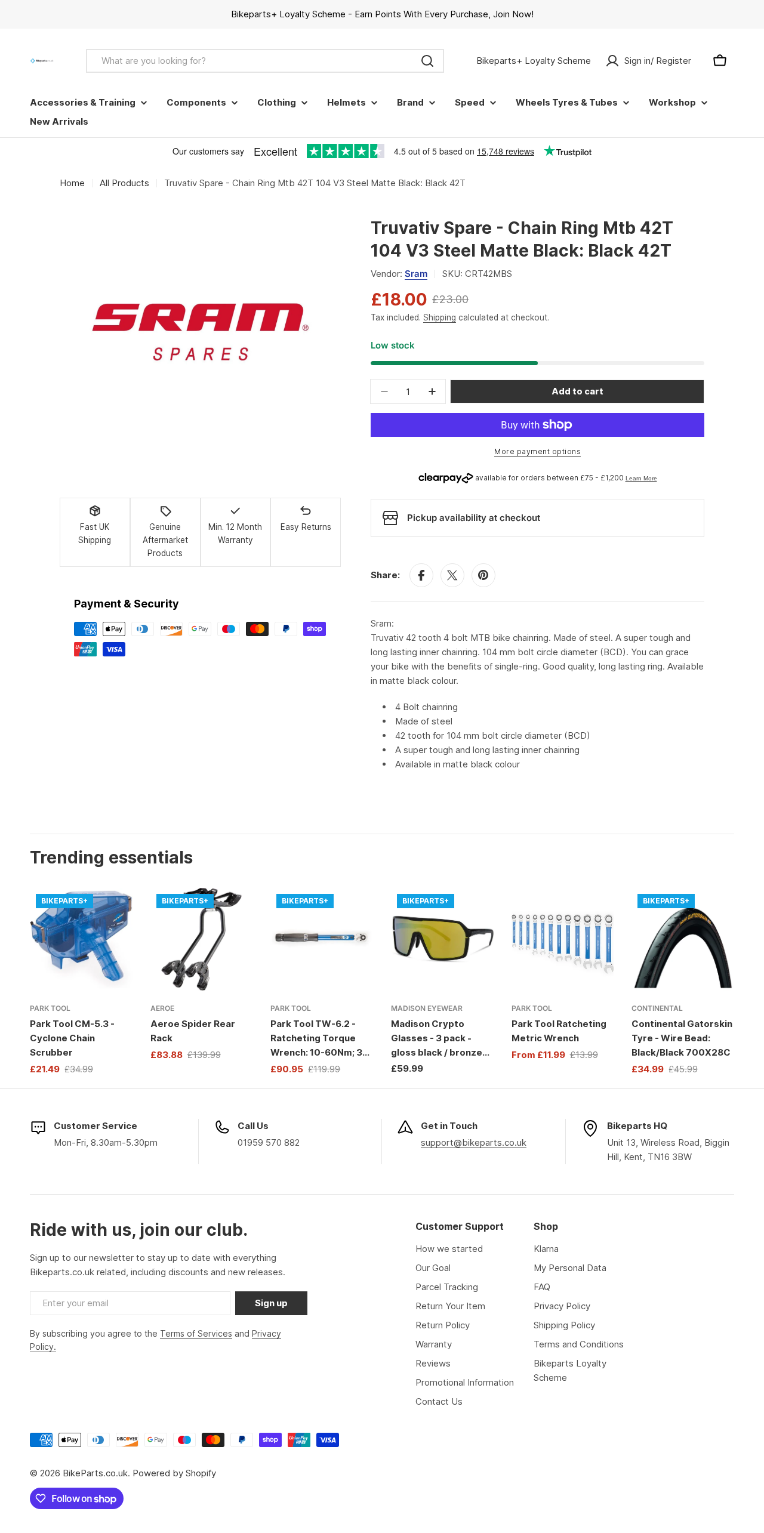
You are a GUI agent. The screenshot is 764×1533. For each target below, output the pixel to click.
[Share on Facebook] (421, 575)
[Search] (427, 61)
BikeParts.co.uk (95, 1473)
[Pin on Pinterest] (483, 575)
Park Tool (50, 1008)
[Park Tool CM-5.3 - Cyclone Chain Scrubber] (81, 939)
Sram (416, 273)
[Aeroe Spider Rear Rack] (201, 939)
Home (72, 183)
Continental (657, 1008)
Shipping (439, 317)
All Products (124, 183)
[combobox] (265, 61)
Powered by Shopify (174, 1473)
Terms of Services (196, 1333)
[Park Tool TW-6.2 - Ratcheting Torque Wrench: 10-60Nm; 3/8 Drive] (321, 939)
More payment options (537, 451)
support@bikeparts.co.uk (473, 1142)
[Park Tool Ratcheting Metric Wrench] (563, 939)
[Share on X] (452, 575)
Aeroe (162, 1008)
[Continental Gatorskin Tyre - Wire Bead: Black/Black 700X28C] (682, 939)
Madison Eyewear (427, 1008)
